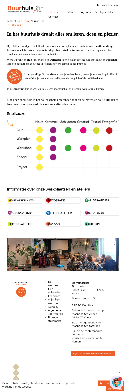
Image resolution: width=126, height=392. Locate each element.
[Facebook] (16, 367)
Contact (53, 16)
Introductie (14, 24)
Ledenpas (54, 296)
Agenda (86, 12)
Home (26, 21)
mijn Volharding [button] (108, 5)
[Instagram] (16, 379)
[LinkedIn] (16, 373)
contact (89, 331)
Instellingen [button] (115, 388)
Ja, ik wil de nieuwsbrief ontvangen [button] (93, 353)
